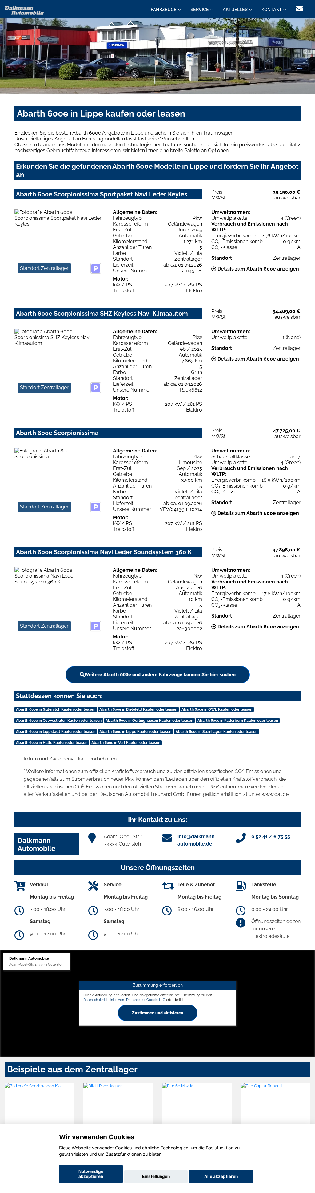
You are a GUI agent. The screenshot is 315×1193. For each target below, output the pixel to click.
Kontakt (271, 9)
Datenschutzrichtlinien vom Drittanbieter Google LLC (124, 999)
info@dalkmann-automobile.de (197, 840)
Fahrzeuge (164, 9)
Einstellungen (156, 1176)
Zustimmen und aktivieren (157, 1012)
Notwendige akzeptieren (90, 1174)
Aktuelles (235, 9)
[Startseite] (24, 10)
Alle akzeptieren (221, 1176)
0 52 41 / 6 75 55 (270, 836)
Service (199, 9)
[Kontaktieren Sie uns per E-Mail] (299, 8)
